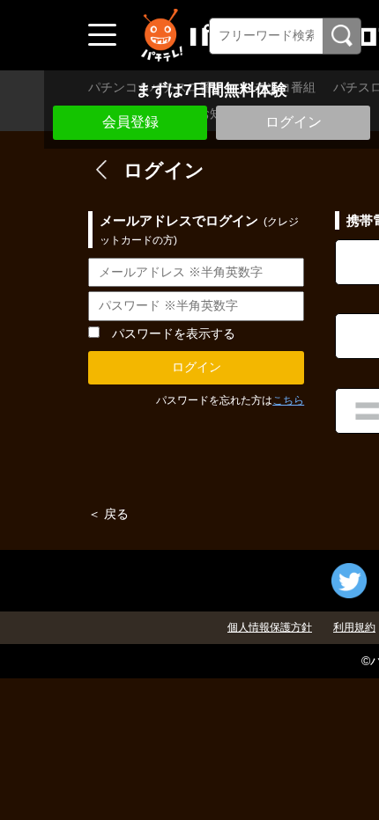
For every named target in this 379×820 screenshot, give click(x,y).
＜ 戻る (108, 514)
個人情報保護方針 (269, 627)
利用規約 (354, 627)
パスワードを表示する (173, 333)
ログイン (293, 121)
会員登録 (130, 121)
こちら (288, 400)
